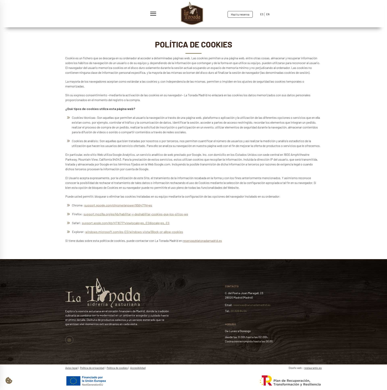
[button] (82, 14)
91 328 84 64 (239, 311)
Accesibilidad (138, 367)
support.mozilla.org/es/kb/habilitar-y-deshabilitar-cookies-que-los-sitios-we (135, 214)
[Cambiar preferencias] (9, 380)
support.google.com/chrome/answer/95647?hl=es (118, 205)
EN (267, 14)
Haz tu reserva (240, 14)
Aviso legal (71, 367)
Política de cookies (117, 367)
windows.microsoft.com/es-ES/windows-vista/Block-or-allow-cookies (134, 232)
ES (261, 14)
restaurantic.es (313, 367)
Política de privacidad (92, 367)
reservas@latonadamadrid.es (202, 240)
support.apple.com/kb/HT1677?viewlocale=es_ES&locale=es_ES (126, 223)
